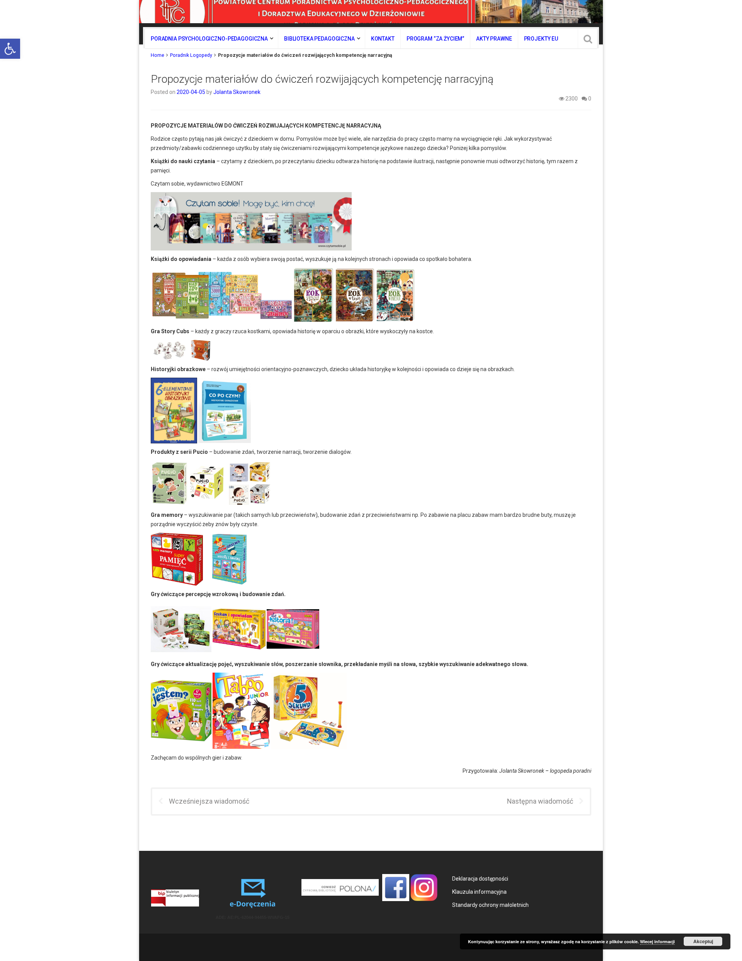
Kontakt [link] (383, 39)
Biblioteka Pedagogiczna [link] (319, 39)
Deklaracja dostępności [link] (480, 879)
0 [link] (589, 98)
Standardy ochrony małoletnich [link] (490, 905)
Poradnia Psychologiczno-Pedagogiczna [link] (209, 39)
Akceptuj (703, 941)
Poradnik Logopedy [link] (191, 55)
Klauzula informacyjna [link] (479, 892)
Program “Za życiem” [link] (435, 39)
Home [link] (157, 55)
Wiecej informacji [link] (657, 941)
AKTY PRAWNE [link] (494, 39)
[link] (10, 49)
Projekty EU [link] (541, 39)
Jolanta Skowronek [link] (236, 92)
